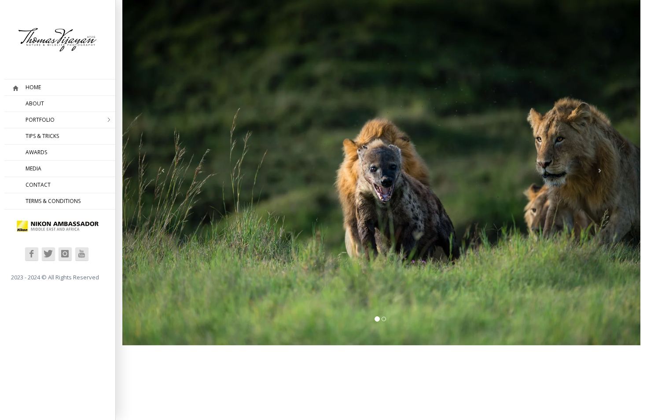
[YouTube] (81, 254)
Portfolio (40, 119)
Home (33, 87)
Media (33, 168)
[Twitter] (48, 254)
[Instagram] (65, 254)
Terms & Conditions (53, 201)
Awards (36, 152)
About (35, 103)
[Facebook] (31, 254)
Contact (38, 184)
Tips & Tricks (42, 136)
